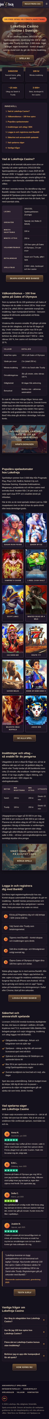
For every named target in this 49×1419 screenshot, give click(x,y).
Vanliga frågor (14, 148)
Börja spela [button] (24, 861)
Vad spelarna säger (16, 143)
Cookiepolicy (30, 1389)
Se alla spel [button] (24, 738)
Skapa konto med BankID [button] (24, 278)
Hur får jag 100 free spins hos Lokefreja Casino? (18, 1332)
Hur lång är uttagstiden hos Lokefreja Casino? (22, 1320)
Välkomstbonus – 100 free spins (22, 117)
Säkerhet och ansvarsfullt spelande (23, 137)
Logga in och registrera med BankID (23, 132)
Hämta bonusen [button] (24, 444)
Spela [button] (13, 527)
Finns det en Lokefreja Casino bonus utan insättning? (22, 1344)
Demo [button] (13, 533)
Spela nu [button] (24, 58)
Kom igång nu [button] (24, 1367)
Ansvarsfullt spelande (14, 1385)
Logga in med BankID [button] (24, 998)
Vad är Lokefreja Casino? (19, 111)
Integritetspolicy (11, 1389)
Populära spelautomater (18, 122)
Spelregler (8, 1392)
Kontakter (33, 1392)
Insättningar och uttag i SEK (20, 127)
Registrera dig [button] (33, 4)
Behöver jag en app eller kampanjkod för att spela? (22, 1355)
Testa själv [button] (24, 1292)
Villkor (21, 1392)
